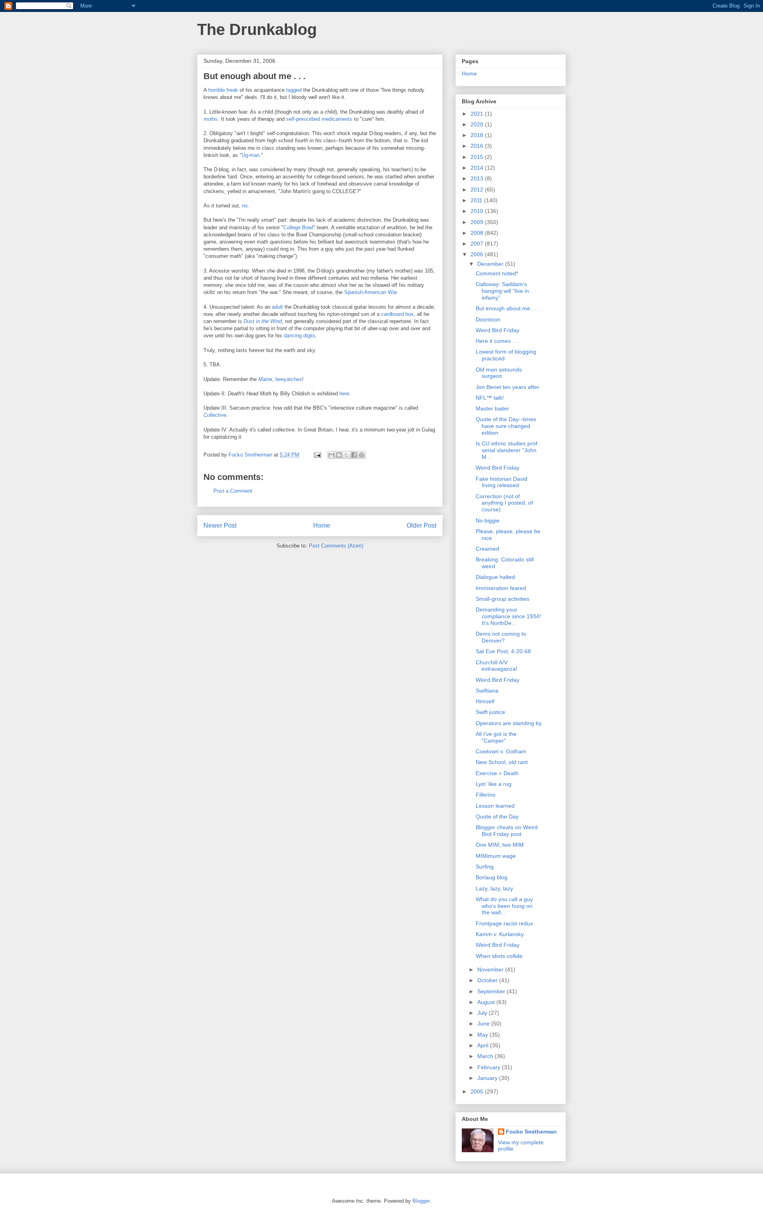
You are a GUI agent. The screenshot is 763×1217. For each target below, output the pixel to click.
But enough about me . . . (508, 308)
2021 (478, 113)
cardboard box (397, 314)
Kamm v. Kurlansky (500, 934)
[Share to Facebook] (354, 455)
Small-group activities (502, 599)
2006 (478, 254)
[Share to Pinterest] (362, 455)
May (483, 1034)
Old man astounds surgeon (499, 372)
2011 (477, 200)
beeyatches (288, 379)
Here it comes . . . (498, 341)
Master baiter (492, 408)
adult (277, 307)
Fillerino (486, 794)
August (486, 1002)
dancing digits (300, 336)
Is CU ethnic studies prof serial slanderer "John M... (506, 450)
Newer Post (219, 525)
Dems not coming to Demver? (501, 637)
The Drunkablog (257, 29)
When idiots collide (499, 956)
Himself (485, 701)
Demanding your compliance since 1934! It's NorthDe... (508, 616)
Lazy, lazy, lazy (494, 888)
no (245, 206)
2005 (478, 1091)
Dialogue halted (495, 577)
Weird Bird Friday (497, 330)
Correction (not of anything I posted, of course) (504, 503)
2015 (478, 157)
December (491, 264)
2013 (478, 178)
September (492, 991)
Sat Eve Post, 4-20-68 (503, 651)
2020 (478, 124)
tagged (294, 90)
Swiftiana (487, 690)
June (484, 1023)
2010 (478, 211)
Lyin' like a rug (493, 784)
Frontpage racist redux (504, 923)
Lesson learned (495, 806)
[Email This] (331, 455)
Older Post (421, 525)
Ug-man (250, 155)
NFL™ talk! (490, 398)
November (491, 969)
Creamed (487, 549)
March (486, 1056)
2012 (478, 189)
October (488, 980)
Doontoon (488, 319)
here (344, 394)
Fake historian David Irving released (501, 482)
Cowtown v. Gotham (501, 751)
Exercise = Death (497, 773)
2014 (478, 167)
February (489, 1067)
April (483, 1045)
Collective (214, 415)
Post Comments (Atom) (336, 546)
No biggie (488, 520)
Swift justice (490, 712)
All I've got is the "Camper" (496, 737)
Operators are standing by (509, 723)
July (483, 1013)
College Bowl (298, 227)
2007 (478, 243)
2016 (478, 146)
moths (210, 119)
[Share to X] (347, 455)
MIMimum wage (496, 856)
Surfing (485, 866)
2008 (478, 233)
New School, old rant (502, 762)
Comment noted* (497, 273)
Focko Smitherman (531, 1131)
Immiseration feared (501, 588)
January (488, 1078)
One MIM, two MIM (500, 845)
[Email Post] (317, 455)
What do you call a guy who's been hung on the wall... (504, 906)
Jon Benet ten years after (507, 387)
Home (321, 525)
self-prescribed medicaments (319, 119)
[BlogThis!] (339, 455)
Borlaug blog (491, 877)
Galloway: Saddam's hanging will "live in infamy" (502, 291)
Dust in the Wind (263, 321)
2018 (478, 135)
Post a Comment (232, 491)
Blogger (421, 1201)
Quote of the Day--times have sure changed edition (506, 426)
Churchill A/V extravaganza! (496, 665)
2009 (478, 222)
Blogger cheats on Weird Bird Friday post (507, 830)
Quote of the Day (497, 816)
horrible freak (223, 90)
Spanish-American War (370, 292)
